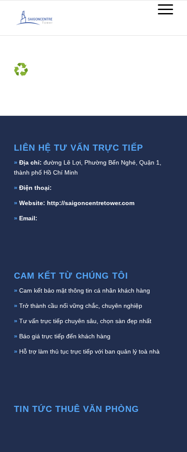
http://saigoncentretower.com (90, 202)
